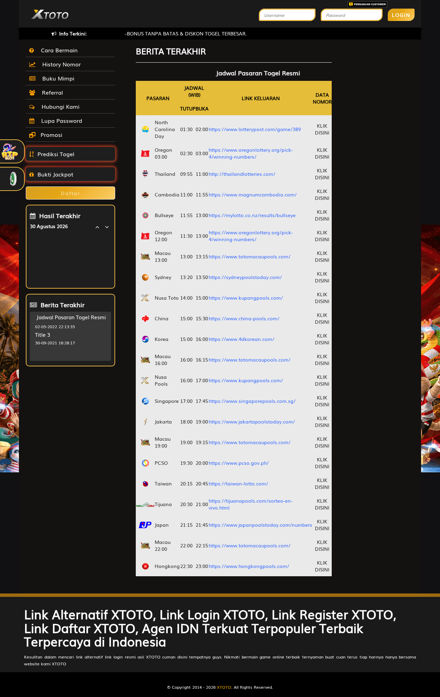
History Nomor (60, 64)
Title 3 (42, 334)
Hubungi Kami (58, 106)
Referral (50, 92)
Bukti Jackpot (55, 174)
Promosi (50, 134)
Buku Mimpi (56, 78)
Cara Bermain (57, 50)
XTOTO (224, 687)
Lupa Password (60, 120)
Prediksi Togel (55, 154)
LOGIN (401, 14)
